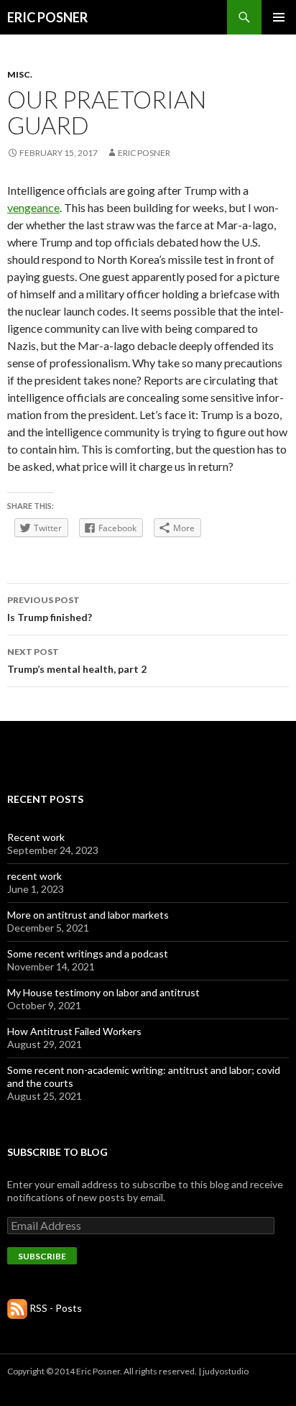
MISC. (19, 74)
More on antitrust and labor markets (88, 915)
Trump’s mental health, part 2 (77, 660)
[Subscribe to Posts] (17, 1308)
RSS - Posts (55, 1308)
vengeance (33, 207)
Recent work (36, 837)
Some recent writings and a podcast (87, 953)
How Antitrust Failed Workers (74, 1031)
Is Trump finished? (49, 608)
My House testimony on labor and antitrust (103, 992)
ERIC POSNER (47, 17)
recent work (34, 876)
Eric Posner (144, 152)
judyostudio (226, 1371)
